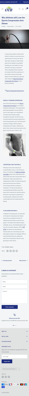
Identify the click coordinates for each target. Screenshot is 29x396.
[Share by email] (17, 251)
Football (3, 26)
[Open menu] (2, 9)
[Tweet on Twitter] (13, 251)
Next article (22, 260)
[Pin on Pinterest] (10, 251)
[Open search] (20, 9)
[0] (26, 9)
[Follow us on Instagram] (6, 377)
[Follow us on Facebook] (3, 377)
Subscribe (7, 361)
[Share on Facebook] (7, 251)
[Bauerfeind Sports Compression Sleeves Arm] (14, 89)
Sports (11, 247)
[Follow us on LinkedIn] (9, 377)
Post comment (9, 307)
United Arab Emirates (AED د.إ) (9, 369)
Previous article (7, 260)
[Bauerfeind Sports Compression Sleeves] (14, 133)
